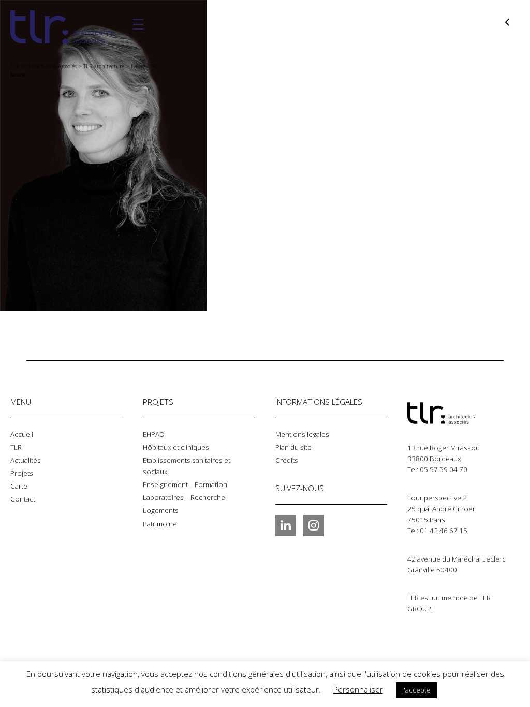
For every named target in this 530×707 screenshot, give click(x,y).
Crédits (286, 460)
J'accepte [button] (416, 690)
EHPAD (154, 434)
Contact (22, 499)
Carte (18, 486)
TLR (16, 447)
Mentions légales (302, 434)
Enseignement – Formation (185, 484)
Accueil (21, 434)
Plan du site (293, 447)
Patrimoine (160, 523)
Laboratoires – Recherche (184, 497)
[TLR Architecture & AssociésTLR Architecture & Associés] (459, 413)
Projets (21, 473)
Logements (161, 510)
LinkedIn (285, 525)
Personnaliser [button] (358, 689)
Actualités (25, 460)
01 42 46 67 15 (443, 530)
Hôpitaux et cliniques (176, 447)
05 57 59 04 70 (443, 469)
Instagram (313, 525)
